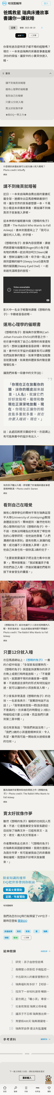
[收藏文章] (42, 27)
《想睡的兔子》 (35, 660)
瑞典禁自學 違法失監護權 (31, 1028)
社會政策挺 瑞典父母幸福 (31, 1006)
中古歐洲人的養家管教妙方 (32, 977)
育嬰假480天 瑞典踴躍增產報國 (32, 1021)
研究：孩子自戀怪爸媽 (29, 962)
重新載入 (27, 1078)
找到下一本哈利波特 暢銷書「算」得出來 (32, 991)
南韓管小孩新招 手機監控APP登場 (31, 969)
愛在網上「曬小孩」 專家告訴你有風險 (32, 999)
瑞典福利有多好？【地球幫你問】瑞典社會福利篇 (32, 984)
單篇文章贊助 (14, 890)
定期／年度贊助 (15, 897)
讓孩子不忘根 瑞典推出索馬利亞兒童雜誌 (32, 1014)
